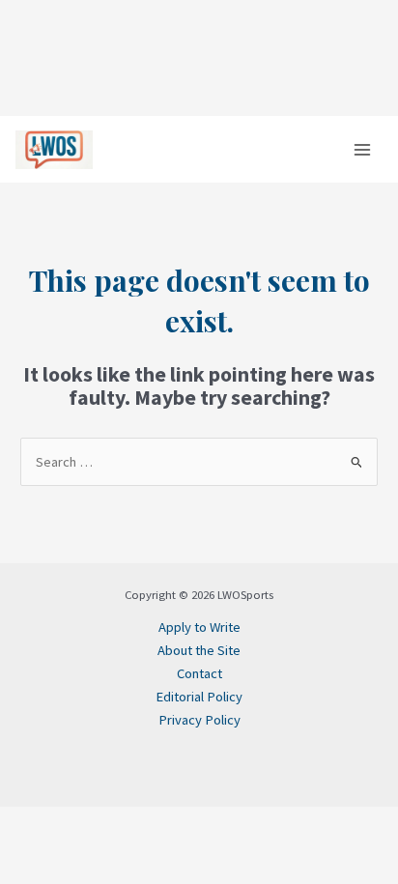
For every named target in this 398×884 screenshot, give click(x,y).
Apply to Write (199, 627)
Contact (199, 673)
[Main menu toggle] (362, 149)
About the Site (199, 650)
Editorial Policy (199, 696)
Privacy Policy (199, 719)
